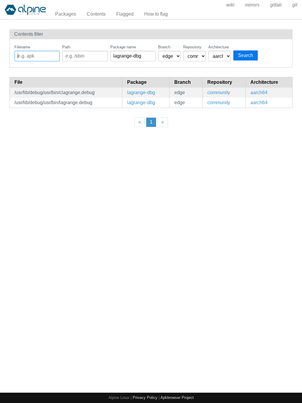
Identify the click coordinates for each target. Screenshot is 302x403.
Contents (96, 14)
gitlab (276, 4)
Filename (22, 47)
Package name (123, 47)
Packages (65, 14)
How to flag (156, 14)
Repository (192, 47)
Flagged (125, 14)
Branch (164, 47)
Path (66, 47)
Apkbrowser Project (177, 397)
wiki (230, 4)
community (218, 92)
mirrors (252, 4)
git (294, 4)
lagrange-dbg (141, 92)
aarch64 (258, 92)
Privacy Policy (145, 397)
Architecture (218, 47)
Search (245, 55)
